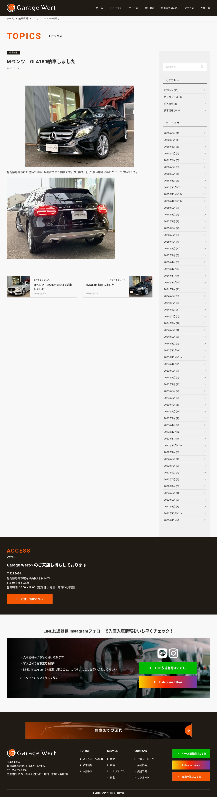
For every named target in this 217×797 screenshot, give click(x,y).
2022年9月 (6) (171, 452)
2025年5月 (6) (171, 235)
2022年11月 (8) (172, 438)
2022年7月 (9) (171, 465)
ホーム (99, 8)
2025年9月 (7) (171, 207)
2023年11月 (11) (173, 357)
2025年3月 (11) (172, 248)
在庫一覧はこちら (32, 599)
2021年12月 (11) (173, 513)
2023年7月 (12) (172, 384)
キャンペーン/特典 (93, 759)
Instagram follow (170, 682)
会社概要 (142, 765)
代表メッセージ (145, 759)
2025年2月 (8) (171, 255)
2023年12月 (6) (172, 350)
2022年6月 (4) (171, 472)
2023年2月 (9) (171, 418)
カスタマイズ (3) (173, 97)
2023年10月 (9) (172, 364)
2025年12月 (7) (172, 187)
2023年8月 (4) (171, 377)
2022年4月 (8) (171, 486)
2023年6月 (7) (171, 391)
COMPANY (140, 751)
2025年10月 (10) (173, 201)
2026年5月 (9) (171, 153)
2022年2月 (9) (171, 499)
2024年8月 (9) (171, 296)
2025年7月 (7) (171, 221)
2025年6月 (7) (171, 228)
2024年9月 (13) (172, 289)
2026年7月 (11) (172, 140)
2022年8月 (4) (171, 459)
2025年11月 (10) (173, 194)
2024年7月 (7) (171, 302)
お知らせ (87, 771)
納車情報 (13, 52)
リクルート (143, 777)
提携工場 (142, 771)
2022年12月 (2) (172, 431)
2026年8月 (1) (171, 133)
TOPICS (85, 751)
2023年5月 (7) (171, 398)
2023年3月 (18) (172, 411)
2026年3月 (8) (171, 167)
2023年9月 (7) (171, 370)
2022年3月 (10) (172, 493)
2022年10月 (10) (173, 445)
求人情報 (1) (170, 103)
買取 (112, 759)
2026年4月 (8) (171, 160)
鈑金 (112, 777)
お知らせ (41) (171, 90)
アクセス (189, 8)
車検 (112, 765)
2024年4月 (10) (172, 323)
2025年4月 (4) (171, 241)
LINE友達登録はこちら (170, 668)
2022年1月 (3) (171, 506)
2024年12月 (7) (172, 269)
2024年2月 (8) (171, 336)
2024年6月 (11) (172, 309)
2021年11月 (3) (172, 520)
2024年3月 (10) (172, 330)
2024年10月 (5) (172, 282)
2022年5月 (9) (171, 479)
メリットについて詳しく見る (40, 678)
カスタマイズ (117, 771)
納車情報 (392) (172, 110)
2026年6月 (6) (171, 146)
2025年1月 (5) (171, 262)
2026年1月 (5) (171, 180)
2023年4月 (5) (171, 404)
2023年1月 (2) (171, 425)
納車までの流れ (169, 8)
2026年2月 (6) (171, 173)
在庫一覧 (205, 8)
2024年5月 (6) (171, 316)
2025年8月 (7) (171, 214)
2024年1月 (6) (171, 343)
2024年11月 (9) (172, 275)
